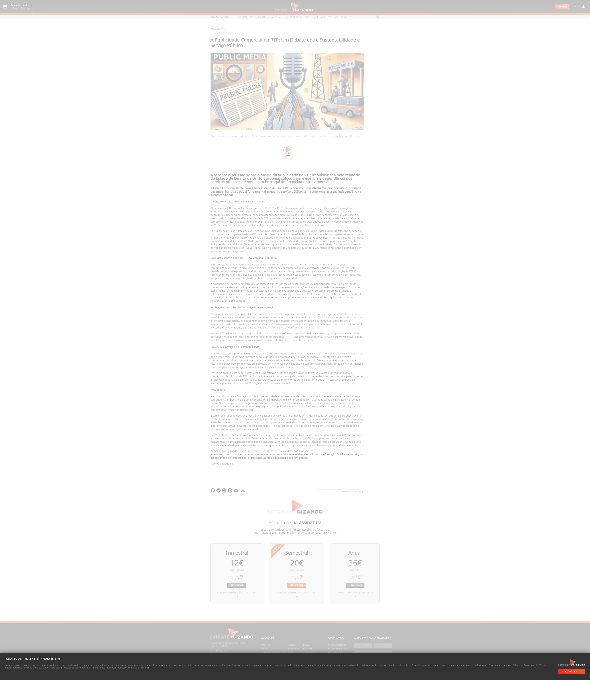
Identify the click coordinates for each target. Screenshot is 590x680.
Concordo (571, 671)
